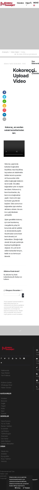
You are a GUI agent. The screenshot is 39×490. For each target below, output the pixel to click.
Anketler (4, 454)
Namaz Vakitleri (6, 426)
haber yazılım (4, 485)
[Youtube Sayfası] (13, 358)
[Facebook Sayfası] (2, 358)
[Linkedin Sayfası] (17, 358)
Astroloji (3, 461)
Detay (18, 488)
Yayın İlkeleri (5, 373)
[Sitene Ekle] (2, 363)
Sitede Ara (4, 451)
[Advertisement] (19, 28)
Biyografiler (5, 456)
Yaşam (3, 406)
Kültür (3, 408)
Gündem (20, 3)
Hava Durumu (5, 421)
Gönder (23, 295)
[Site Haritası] (25, 358)
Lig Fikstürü (5, 431)
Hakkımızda (5, 370)
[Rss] (21, 358)
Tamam (27, 488)
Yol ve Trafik (5, 424)
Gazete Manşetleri (7, 444)
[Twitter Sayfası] (5, 358)
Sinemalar (4, 436)
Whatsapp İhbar (6, 385)
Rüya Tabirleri (6, 459)
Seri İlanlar (4, 439)
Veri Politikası (5, 375)
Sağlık (3, 403)
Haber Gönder (6, 387)
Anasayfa (5, 52)
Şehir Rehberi (6, 441)
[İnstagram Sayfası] (9, 358)
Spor (2, 411)
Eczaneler (4, 429)
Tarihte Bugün (6, 434)
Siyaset (3, 413)
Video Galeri (15, 52)
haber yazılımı (4, 481)
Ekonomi (4, 401)
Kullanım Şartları (6, 382)
